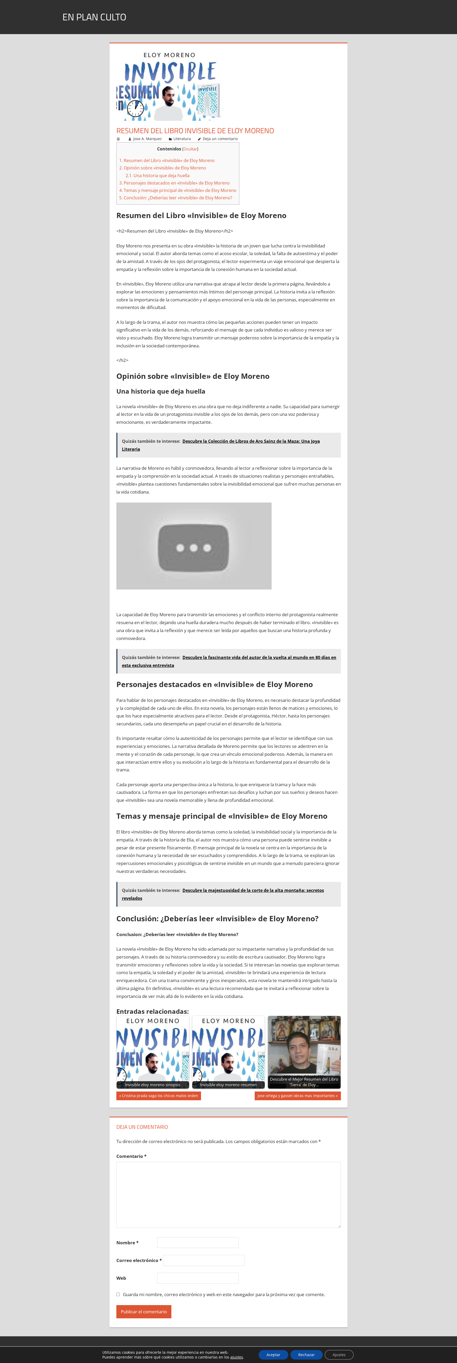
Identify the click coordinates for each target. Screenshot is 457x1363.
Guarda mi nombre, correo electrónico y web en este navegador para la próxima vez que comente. (224, 1294)
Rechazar (306, 1354)
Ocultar (190, 148)
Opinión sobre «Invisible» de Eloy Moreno (162, 168)
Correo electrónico (139, 1260)
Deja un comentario (220, 138)
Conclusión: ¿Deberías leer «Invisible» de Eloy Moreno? (175, 198)
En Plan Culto (94, 17)
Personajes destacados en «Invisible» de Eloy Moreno (174, 183)
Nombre (127, 1243)
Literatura (182, 138)
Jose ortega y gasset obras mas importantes (296, 1096)
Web (121, 1278)
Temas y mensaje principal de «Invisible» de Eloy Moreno (177, 190)
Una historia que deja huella (158, 175)
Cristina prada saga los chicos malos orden (160, 1096)
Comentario (131, 1156)
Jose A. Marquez (147, 138)
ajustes (236, 1357)
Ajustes (339, 1354)
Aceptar (273, 1354)
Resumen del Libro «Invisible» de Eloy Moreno (167, 160)
